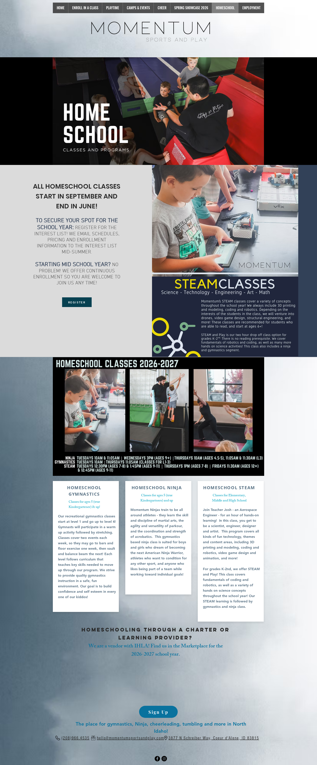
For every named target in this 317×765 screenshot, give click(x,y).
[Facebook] (157, 758)
